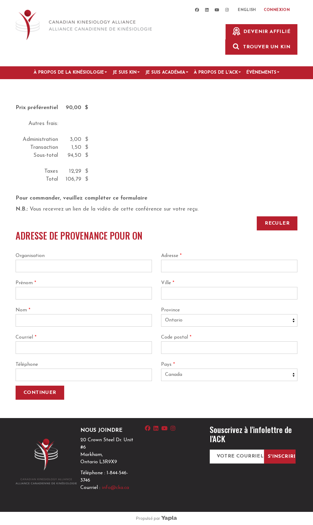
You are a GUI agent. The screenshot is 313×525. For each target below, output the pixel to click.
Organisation (30, 255)
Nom (23, 310)
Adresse (171, 255)
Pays (168, 364)
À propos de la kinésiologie (69, 72)
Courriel (26, 337)
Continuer (40, 392)
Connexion (277, 10)
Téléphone (27, 364)
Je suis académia (165, 72)
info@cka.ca (115, 487)
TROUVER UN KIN (266, 47)
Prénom (26, 283)
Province (170, 310)
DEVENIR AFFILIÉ (266, 31)
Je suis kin (124, 72)
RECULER (277, 223)
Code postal (176, 337)
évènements (261, 72)
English (247, 10)
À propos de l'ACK (216, 72)
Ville (167, 283)
